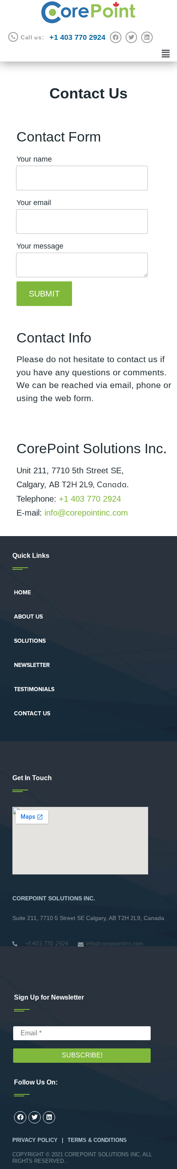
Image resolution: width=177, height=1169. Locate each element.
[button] (22, 592)
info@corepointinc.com (86, 512)
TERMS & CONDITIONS (97, 1140)
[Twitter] (131, 37)
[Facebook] (115, 37)
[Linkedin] (147, 37)
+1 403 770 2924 (90, 498)
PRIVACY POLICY (35, 1140)
